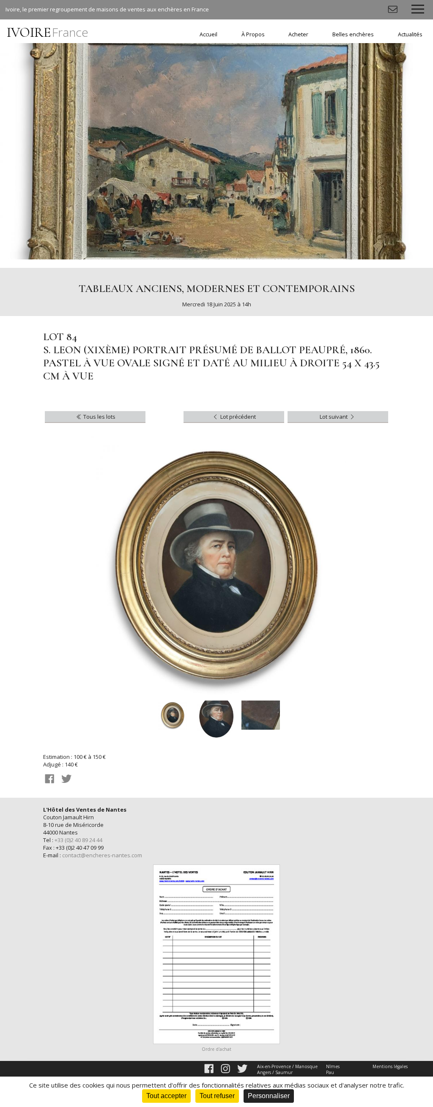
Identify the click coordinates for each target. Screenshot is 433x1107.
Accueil (208, 34)
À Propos (253, 34)
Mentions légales (390, 1066)
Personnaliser (269, 1095)
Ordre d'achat (216, 1049)
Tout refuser (217, 1095)
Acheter (298, 34)
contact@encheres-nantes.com (102, 855)
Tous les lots (98, 416)
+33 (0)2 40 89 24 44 (78, 840)
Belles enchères (353, 34)
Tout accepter (166, 1095)
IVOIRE (47, 32)
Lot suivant (334, 416)
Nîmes (333, 1066)
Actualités (410, 34)
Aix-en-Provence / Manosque (287, 1066)
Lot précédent (237, 416)
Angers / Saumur (275, 1072)
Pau (330, 1072)
